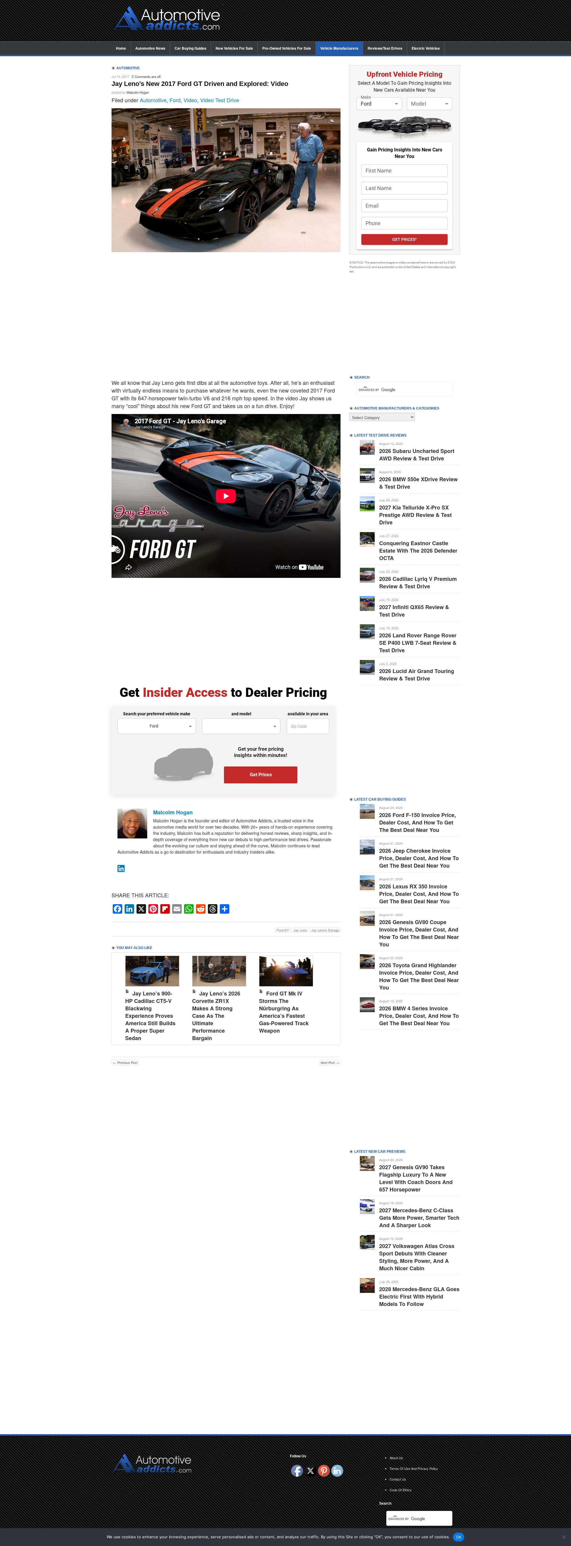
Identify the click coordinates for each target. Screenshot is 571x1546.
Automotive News (150, 48)
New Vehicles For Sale (234, 48)
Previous (122, 997)
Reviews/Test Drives (385, 48)
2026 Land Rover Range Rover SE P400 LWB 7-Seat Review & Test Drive (418, 642)
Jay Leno (300, 930)
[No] (564, 1537)
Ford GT (283, 930)
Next (329, 997)
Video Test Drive (219, 100)
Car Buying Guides (190, 48)
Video (190, 100)
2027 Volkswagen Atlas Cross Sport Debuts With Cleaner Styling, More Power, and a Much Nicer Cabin (416, 1257)
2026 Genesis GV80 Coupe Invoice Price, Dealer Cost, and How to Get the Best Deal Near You (419, 933)
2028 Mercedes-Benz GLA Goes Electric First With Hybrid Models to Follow (419, 1296)
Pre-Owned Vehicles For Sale (286, 48)
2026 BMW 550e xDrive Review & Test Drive (418, 482)
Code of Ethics (401, 1489)
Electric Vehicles (426, 48)
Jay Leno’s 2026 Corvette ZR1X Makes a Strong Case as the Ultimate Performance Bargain (216, 1016)
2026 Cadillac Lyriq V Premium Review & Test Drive (418, 582)
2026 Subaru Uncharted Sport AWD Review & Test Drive (416, 454)
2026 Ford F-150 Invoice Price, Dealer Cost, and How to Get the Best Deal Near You (417, 822)
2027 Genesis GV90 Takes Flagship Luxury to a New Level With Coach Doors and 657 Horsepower (416, 1178)
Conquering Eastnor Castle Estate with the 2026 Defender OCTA (418, 550)
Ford (175, 100)
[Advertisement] (345, 21)
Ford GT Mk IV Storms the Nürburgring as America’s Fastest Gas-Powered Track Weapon (284, 1012)
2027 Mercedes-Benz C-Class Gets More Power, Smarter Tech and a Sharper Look (419, 1217)
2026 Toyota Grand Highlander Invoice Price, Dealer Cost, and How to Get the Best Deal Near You (419, 976)
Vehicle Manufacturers (339, 48)
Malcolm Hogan (138, 92)
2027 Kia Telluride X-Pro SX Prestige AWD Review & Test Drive (415, 515)
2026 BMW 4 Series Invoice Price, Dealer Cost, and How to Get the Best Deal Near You (419, 1015)
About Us (396, 1457)
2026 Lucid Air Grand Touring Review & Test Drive (416, 674)
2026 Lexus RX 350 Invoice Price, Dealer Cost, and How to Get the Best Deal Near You (419, 893)
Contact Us (398, 1479)
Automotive (153, 100)
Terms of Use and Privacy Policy (414, 1468)
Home (121, 48)
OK (459, 1537)
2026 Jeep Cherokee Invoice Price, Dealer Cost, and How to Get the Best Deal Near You (419, 858)
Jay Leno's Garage (325, 930)
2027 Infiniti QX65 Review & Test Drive (414, 610)
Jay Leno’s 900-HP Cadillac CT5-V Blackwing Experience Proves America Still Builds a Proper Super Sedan (150, 1016)
